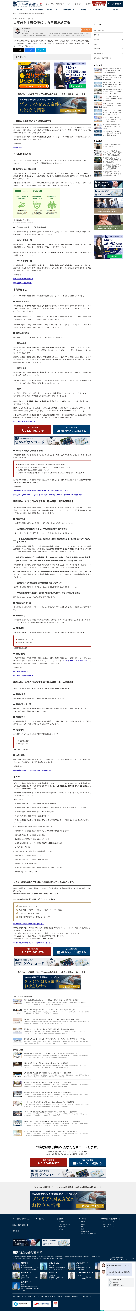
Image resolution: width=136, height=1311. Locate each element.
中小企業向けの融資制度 (22, 283)
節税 (95, 44)
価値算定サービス (118, 1285)
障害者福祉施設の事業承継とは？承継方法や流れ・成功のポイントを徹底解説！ (50, 1053)
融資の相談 (17, 147)
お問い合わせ (62, 1229)
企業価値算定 (58, 4)
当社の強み (20, 9)
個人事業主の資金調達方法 (23, 675)
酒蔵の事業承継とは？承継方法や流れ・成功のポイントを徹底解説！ (47, 1063)
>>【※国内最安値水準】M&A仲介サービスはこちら (32, 943)
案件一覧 (105, 1226)
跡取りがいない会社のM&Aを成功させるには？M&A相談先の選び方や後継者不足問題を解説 (47, 495)
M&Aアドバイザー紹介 (64, 1224)
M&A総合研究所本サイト (110, 1219)
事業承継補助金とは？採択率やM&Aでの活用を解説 (32, 770)
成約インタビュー (107, 1224)
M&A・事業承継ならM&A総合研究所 (24, 421)
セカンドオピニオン (68, 4)
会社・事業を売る (99, 30)
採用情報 (88, 4)
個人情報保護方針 (17, 1296)
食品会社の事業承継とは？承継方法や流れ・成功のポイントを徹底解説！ (48, 1092)
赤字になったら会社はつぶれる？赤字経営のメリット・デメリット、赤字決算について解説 (54, 1039)
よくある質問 (49, 4)
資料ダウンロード (80, 4)
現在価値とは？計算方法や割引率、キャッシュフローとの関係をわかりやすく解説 (51, 1019)
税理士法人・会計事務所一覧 (102, 58)
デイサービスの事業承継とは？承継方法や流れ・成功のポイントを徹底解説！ (50, 1102)
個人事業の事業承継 (20, 671)
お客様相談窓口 (76, 1296)
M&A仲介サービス (52, 9)
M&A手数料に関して (68, 9)
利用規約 (67, 1296)
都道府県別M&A (98, 53)
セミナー (105, 1221)
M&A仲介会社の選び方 (36, 9)
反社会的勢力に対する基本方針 (54, 1296)
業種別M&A (97, 49)
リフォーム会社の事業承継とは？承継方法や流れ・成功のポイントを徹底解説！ (50, 1131)
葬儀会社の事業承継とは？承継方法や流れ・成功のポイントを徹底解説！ (48, 1082)
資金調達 (96, 39)
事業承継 (30, 19)
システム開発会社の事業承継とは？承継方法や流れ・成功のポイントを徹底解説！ (51, 1112)
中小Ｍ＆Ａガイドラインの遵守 (34, 1296)
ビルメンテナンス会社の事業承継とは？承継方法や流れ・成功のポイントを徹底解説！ (53, 1121)
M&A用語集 (39, 1219)
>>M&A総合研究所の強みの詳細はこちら (28, 924)
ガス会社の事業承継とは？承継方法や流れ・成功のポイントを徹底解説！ (48, 1073)
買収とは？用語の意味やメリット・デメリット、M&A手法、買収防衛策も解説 (50, 1010)
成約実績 (83, 9)
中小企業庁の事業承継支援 (23, 279)
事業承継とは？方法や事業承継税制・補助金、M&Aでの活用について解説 (40, 490)
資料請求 (115, 1282)
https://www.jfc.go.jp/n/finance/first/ (24, 222)
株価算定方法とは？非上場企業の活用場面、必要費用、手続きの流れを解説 (49, 1029)
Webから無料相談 (114, 4)
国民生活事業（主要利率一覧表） (75, 660)
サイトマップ (87, 1296)
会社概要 (115, 9)
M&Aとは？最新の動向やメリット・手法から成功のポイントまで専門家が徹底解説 (51, 1000)
